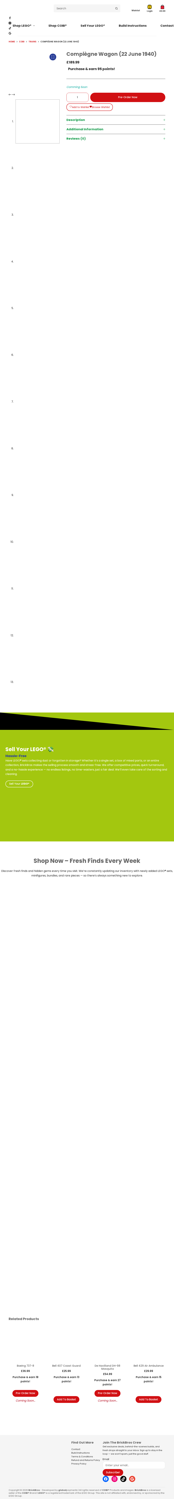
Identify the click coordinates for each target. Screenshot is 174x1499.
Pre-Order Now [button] (25, 1393)
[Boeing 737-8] (25, 1343)
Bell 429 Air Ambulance (149, 1366)
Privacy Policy (78, 1463)
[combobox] (83, 8)
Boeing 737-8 (25, 1366)
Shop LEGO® (22, 25)
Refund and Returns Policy (85, 1460)
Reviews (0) (76, 138)
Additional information (84, 129)
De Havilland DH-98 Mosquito (107, 1367)
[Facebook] (10, 18)
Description (75, 120)
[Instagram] (10, 23)
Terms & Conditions (82, 1456)
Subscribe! (113, 1472)
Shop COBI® (57, 25)
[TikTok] (10, 28)
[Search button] (116, 8)
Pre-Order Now (127, 97)
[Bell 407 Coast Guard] (66, 1343)
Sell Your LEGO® (93, 25)
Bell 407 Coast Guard (66, 1366)
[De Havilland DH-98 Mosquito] (107, 1343)
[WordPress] (10, 33)
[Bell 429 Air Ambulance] (148, 1343)
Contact (75, 1449)
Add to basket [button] (66, 1399)
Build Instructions (133, 25)
